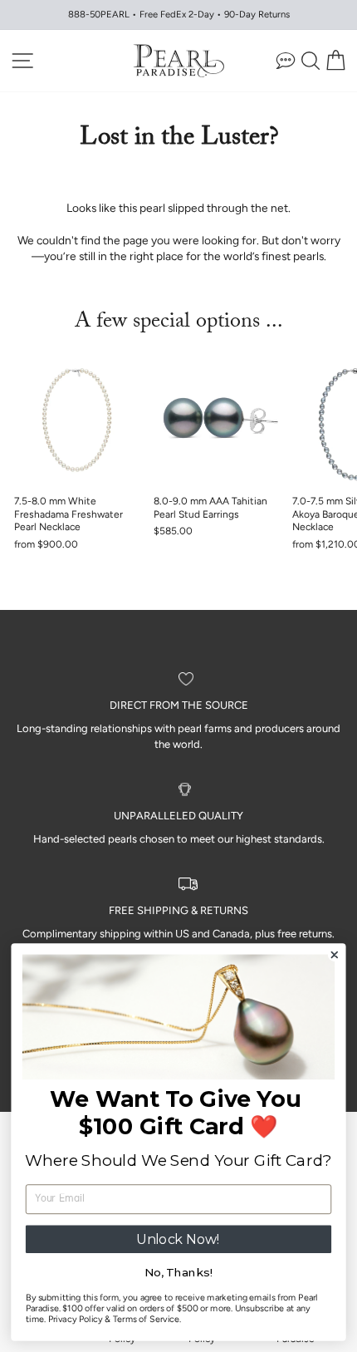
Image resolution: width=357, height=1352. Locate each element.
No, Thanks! (178, 1273)
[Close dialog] (334, 955)
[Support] (285, 60)
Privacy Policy (75, 1319)
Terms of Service (146, 1319)
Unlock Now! (178, 1238)
